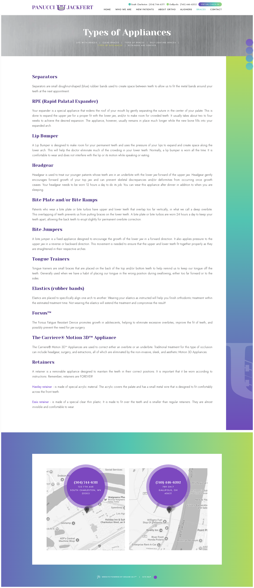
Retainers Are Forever (142, 45)
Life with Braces (86, 43)
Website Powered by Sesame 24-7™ (119, 577)
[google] (249, 50)
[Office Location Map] (86, 509)
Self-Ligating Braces (163, 43)
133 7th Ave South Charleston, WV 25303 (85, 490)
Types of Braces (135, 43)
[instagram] (249, 66)
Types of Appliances (110, 45)
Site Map (146, 577)
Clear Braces (111, 43)
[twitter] (249, 58)
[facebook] (249, 42)
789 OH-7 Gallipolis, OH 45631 (168, 490)
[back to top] (155, 577)
